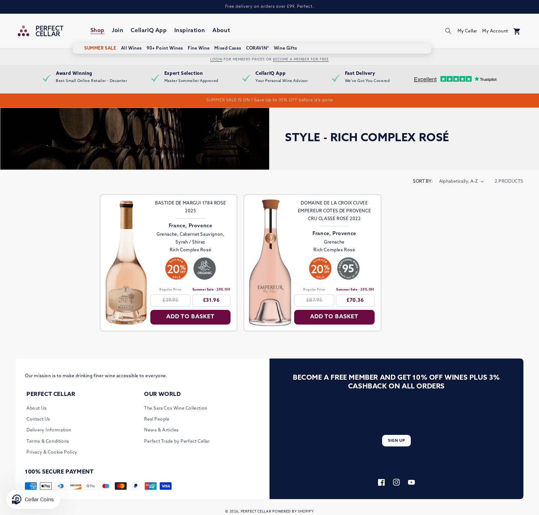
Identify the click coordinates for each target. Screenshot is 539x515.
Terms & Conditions (48, 441)
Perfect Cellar (256, 511)
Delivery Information (49, 430)
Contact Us (38, 419)
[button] (448, 31)
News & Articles (161, 430)
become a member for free (301, 59)
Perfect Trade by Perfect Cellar (177, 441)
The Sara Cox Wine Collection (175, 408)
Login (216, 59)
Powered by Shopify (293, 511)
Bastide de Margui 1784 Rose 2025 (190, 207)
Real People (157, 419)
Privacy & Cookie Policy (52, 452)
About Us (37, 408)
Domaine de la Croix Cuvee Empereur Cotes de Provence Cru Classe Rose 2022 (334, 211)
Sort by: (423, 181)
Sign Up (396, 441)
